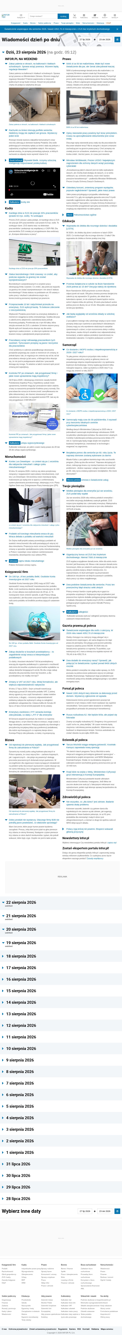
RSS (79, 1329)
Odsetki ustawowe (87, 1311)
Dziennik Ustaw (47, 1300)
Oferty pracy (105, 1317)
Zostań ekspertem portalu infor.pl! (85, 848)
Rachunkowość (7, 1271)
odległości (83, 612)
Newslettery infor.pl (75, 838)
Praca (43, 1280)
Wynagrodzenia (27, 1271)
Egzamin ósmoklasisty (30, 1317)
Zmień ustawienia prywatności (42, 1329)
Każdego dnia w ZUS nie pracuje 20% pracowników (28, 268)
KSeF (109, 23)
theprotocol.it (105, 1314)
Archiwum (104, 1303)
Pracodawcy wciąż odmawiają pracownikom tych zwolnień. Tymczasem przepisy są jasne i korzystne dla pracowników (33, 343)
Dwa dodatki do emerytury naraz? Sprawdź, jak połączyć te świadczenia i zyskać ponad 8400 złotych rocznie (91, 663)
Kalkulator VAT (66, 1306)
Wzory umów (105, 1308)
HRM (23, 1283)
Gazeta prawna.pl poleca (79, 625)
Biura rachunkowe (88, 1265)
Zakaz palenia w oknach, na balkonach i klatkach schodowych (32, 124)
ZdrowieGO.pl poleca (76, 797)
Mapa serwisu (107, 1329)
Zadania (5, 1306)
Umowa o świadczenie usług (94, 480)
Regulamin (62, 1329)
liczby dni (25, 202)
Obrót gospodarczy (9, 1274)
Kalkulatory (66, 1296)
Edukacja (100, 23)
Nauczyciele (26, 1306)
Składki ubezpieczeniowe (90, 1306)
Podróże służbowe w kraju (90, 1300)
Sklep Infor (45, 1283)
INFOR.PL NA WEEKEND (21, 59)
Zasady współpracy (95, 858)
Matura (24, 1314)
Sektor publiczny (44, 23)
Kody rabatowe (106, 1306)
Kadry (25, 23)
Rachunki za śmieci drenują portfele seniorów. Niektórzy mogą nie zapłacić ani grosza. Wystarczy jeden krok (33, 133)
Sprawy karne (46, 1271)
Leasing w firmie (67, 1280)
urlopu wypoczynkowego (32, 443)
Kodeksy (44, 1317)
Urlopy (24, 1277)
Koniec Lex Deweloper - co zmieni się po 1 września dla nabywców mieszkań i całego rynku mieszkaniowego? (33, 464)
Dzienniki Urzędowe (48, 1306)
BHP (23, 1280)
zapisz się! (112, 843)
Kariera (72, 1329)
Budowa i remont (106, 1277)
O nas (4, 1329)
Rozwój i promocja (9, 1308)
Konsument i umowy (48, 1274)
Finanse (103, 1274)
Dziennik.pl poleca (74, 740)
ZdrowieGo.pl (105, 1300)
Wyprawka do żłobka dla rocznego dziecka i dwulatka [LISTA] (89, 278)
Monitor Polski (46, 1303)
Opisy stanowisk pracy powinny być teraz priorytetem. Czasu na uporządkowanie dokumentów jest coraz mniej (91, 136)
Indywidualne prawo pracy (31, 1269)
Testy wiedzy (26, 1320)
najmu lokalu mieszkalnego (31, 561)
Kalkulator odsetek (68, 1308)
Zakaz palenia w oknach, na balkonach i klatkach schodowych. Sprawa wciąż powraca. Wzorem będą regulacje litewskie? (33, 66)
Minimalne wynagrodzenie (90, 1303)
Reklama (95, 1329)
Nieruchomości (88, 23)
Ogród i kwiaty (105, 1280)
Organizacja (6, 1300)
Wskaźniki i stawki (88, 1296)
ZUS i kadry (6, 1277)
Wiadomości (105, 1269)
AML (82, 1289)
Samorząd (69, 345)
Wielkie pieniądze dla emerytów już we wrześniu (84, 549)
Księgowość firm (16, 572)
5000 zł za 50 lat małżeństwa (77, 127)
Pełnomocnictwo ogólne (85, 215)
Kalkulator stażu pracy (69, 1311)
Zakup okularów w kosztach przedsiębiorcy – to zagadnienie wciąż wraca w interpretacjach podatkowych (31, 655)
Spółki (63, 1271)
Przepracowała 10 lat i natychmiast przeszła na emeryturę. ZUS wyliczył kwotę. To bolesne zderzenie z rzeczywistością (34, 307)
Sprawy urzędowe (48, 1277)
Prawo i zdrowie (47, 1286)
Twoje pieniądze (67, 23)
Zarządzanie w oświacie (31, 1311)
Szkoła (24, 1303)
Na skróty (104, 1296)
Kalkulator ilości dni (68, 1303)
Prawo (56, 23)
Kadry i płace (7, 1311)
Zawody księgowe (8, 1280)
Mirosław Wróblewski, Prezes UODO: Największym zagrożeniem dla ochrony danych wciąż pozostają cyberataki (90, 163)
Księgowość (16, 23)
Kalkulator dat (66, 1300)
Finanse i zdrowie (67, 1283)
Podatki (4, 1269)
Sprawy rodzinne (47, 1269)
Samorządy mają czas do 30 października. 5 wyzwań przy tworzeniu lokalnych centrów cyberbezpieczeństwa (91, 422)
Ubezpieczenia (27, 1274)
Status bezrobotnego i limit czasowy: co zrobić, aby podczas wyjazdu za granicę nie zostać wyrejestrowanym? (33, 277)
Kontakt (86, 1329)
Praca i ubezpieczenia (69, 1274)
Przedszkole (26, 1300)
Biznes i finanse (67, 1269)
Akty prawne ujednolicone (51, 1314)
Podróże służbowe (88, 1308)
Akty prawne (46, 1296)
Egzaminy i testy (28, 1308)
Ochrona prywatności (18, 1329)
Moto (78, 23)
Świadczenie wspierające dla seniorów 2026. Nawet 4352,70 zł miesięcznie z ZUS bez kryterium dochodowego (57, 29)
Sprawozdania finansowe (90, 1286)
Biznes (33, 23)
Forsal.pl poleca (73, 688)
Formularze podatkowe (109, 1311)
